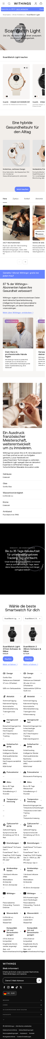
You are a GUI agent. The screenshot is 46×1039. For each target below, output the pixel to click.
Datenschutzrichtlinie (10, 1030)
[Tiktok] (16, 987)
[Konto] (35, 3)
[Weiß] (8, 96)
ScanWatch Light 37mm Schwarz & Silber (12, 648)
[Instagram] (8, 987)
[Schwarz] (7, 96)
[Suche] (9, 3)
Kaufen (8, 659)
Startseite (7, 15)
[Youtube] (12, 987)
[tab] (5, 200)
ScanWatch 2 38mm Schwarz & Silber (32, 648)
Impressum (23, 1033)
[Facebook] (4, 987)
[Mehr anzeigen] (22, 1019)
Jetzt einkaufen (17, 9)
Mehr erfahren (9, 664)
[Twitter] (20, 987)
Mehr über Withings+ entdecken (17, 312)
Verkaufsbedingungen (26, 1030)
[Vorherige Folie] (19, 261)
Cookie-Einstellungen (24, 1036)
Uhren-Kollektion (18, 15)
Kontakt (31, 1033)
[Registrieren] (39, 980)
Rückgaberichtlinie (9, 1036)
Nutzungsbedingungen (10, 1033)
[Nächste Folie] (25, 261)
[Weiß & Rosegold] (5, 96)
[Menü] (3, 3)
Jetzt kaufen (22, 189)
